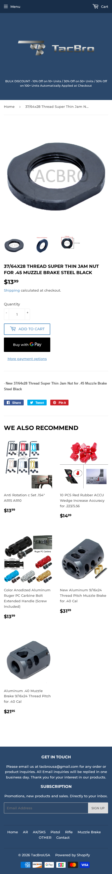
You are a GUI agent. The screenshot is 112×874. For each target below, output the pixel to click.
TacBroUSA (40, 855)
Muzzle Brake (89, 832)
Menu (15, 6)
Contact (63, 837)
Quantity (12, 304)
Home (9, 106)
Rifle (69, 832)
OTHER (45, 837)
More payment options (27, 359)
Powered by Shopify (72, 855)
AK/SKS (39, 832)
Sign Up (98, 808)
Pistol (55, 832)
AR (25, 832)
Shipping (12, 290)
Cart (104, 6)
